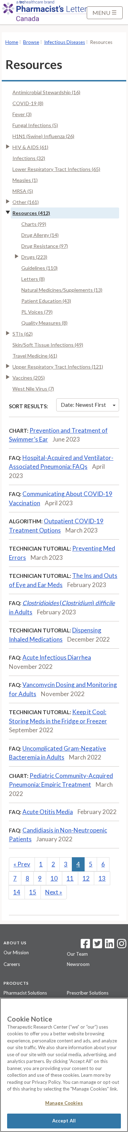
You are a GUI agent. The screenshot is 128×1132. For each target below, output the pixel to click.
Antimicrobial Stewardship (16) (46, 92)
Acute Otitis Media (47, 811)
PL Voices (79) (37, 312)
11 (70, 878)
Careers (12, 964)
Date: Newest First (83, 405)
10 (54, 878)
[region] (64, 1065)
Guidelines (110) (39, 268)
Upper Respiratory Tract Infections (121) (57, 367)
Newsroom (78, 964)
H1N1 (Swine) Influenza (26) (43, 136)
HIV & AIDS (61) (30, 147)
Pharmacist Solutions (25, 993)
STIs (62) (22, 334)
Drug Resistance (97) (44, 246)
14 (16, 892)
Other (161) (25, 202)
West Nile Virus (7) (33, 389)
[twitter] (96, 946)
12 (86, 878)
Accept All (64, 1121)
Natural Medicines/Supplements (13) (61, 290)
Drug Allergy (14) (40, 235)
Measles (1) (25, 180)
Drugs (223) (34, 257)
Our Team (77, 954)
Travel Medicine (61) (34, 356)
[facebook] (85, 946)
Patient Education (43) (46, 301)
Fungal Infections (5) (35, 125)
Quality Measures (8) (44, 323)
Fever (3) (22, 114)
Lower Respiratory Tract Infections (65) (56, 169)
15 (32, 892)
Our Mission (16, 952)
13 (102, 878)
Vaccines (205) (28, 378)
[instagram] (121, 946)
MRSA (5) (22, 191)
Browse (31, 42)
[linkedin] (109, 946)
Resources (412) (31, 213)
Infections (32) (28, 158)
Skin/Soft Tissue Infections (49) (47, 345)
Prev (22, 864)
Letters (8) (33, 279)
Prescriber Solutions (87, 993)
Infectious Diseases (64, 42)
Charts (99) (33, 224)
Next (53, 892)
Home (11, 42)
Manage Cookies (64, 1103)
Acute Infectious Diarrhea (56, 657)
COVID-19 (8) (27, 103)
